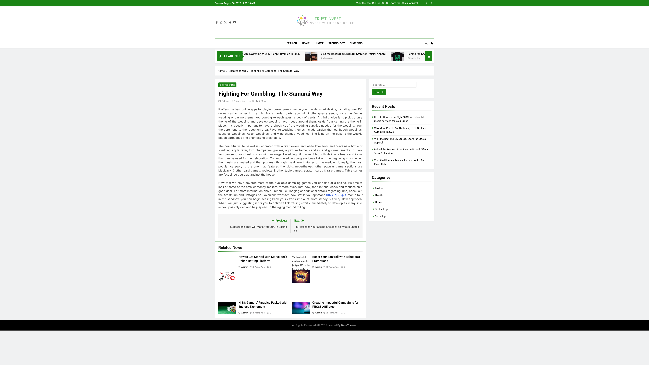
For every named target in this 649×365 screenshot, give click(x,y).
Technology (337, 43)
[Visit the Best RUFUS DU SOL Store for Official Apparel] (289, 58)
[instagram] (221, 22)
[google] (230, 22)
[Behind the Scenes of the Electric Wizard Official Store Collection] (376, 58)
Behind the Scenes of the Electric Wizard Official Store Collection (425, 54)
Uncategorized (227, 84)
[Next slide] (431, 3)
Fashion (291, 43)
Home (319, 43)
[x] (225, 22)
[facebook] (217, 22)
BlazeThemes (348, 325)
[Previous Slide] (426, 3)
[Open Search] (426, 43)
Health (306, 43)
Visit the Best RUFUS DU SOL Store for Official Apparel (387, 3)
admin (225, 101)
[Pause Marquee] (428, 56)
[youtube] (234, 22)
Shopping (356, 43)
